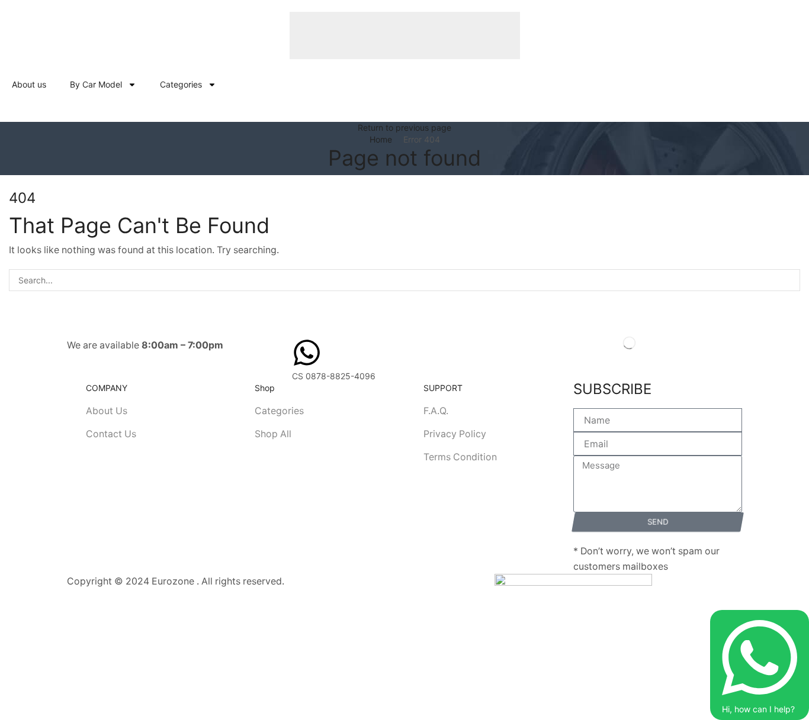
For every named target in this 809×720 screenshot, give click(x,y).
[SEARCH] (789, 280)
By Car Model (96, 84)
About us (29, 84)
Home (381, 139)
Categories (181, 84)
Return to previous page (404, 127)
